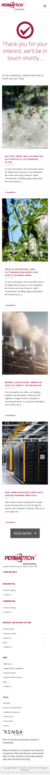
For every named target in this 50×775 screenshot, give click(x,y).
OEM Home (7, 664)
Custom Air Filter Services (12, 677)
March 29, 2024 (10, 388)
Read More (11, 192)
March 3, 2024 (9, 498)
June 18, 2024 (9, 165)
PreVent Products (9, 633)
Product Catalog (9, 590)
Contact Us (7, 595)
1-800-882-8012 (10, 572)
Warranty (6, 703)
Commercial (9, 601)
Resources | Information (12, 708)
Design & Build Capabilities (13, 668)
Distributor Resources (11, 712)
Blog (5, 642)
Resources (7, 638)
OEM (5, 657)
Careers (6, 726)
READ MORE (23, 533)
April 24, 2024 (9, 278)
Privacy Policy (8, 721)
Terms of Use (8, 716)
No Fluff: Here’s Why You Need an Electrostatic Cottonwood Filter (24, 159)
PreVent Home (8, 629)
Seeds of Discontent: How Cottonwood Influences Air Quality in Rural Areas (21, 272)
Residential (9, 583)
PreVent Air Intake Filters (17, 622)
